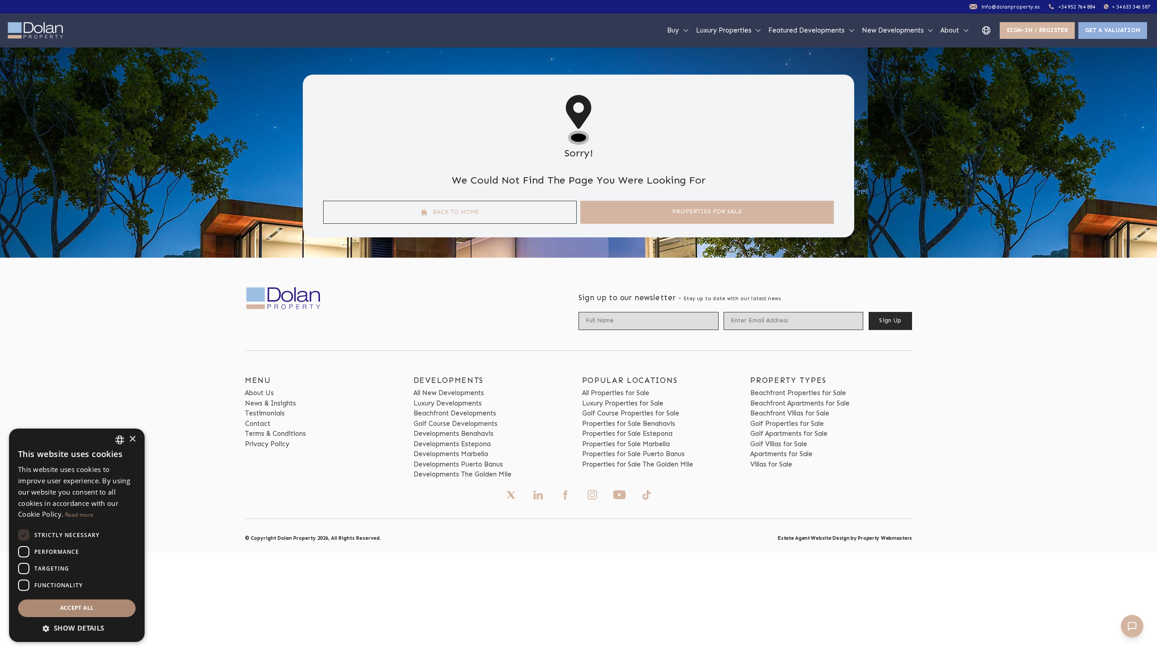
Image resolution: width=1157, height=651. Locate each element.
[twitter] (511, 495)
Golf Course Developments (456, 424)
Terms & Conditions (275, 433)
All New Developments (449, 393)
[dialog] (77, 535)
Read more (79, 515)
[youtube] (619, 495)
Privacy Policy (267, 444)
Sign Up (890, 320)
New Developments (893, 30)
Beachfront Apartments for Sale (800, 403)
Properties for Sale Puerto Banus (633, 454)
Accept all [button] (77, 608)
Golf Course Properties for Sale (630, 413)
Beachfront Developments (455, 413)
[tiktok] (646, 495)
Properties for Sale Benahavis (628, 424)
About (950, 30)
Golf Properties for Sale (787, 424)
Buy (673, 30)
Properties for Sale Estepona (627, 433)
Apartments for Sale (781, 454)
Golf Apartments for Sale (789, 433)
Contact (257, 424)
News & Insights (270, 403)
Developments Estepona (452, 444)
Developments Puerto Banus (458, 464)
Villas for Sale (771, 464)
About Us (259, 393)
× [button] (132, 439)
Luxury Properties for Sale (622, 403)
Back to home (455, 211)
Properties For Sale (707, 211)
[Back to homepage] (35, 30)
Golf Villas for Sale (778, 444)
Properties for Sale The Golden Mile (637, 464)
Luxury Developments (448, 403)
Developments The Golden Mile (463, 474)
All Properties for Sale (615, 393)
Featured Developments (806, 30)
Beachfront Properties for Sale (798, 393)
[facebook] (565, 495)
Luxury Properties (724, 30)
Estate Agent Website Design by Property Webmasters (845, 538)
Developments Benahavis (454, 433)
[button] (77, 628)
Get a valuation (1112, 30)
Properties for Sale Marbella (626, 444)
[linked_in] (538, 495)
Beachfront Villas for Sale (789, 413)
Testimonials (265, 413)
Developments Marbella (451, 454)
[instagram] (592, 495)
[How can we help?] (1132, 626)
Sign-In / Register (1037, 30)
